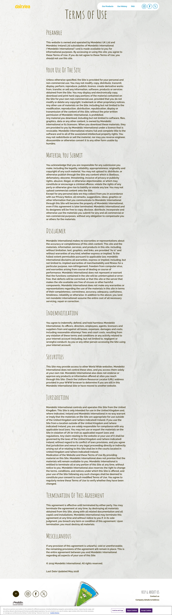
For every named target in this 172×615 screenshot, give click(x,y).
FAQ (133, 6)
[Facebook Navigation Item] (149, 6)
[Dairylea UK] (22, 6)
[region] (86, 610)
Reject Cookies (132, 610)
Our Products (107, 6)
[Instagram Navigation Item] (144, 6)
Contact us (154, 596)
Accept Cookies (146, 610)
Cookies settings (117, 610)
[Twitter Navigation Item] (155, 6)
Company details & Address (147, 600)
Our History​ (122, 6)
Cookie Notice (54, 613)
